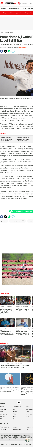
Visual (14, 416)
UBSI (31, 13)
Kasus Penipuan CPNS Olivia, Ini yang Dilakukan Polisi (7, 139)
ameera (4, 9)
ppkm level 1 (4, 221)
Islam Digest (29, 409)
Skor (27, 406)
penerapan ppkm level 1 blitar (17, 221)
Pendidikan (11, 13)
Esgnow (2, 416)
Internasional (24, 13)
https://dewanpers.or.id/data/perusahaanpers (14, 439)
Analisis (15, 411)
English (28, 416)
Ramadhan (16, 419)
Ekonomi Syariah (15, 9)
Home (1, 32)
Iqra (14, 409)
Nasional (3, 13)
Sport (17, 13)
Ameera (2, 406)
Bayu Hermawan (23, 47)
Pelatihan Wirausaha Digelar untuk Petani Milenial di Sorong (23, 139)
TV (1, 419)
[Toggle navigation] (2, 3)
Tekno (14, 414)
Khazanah (3, 409)
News (6, 32)
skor (24, 9)
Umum (11, 32)
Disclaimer (3, 429)
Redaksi (15, 427)
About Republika (4, 427)
